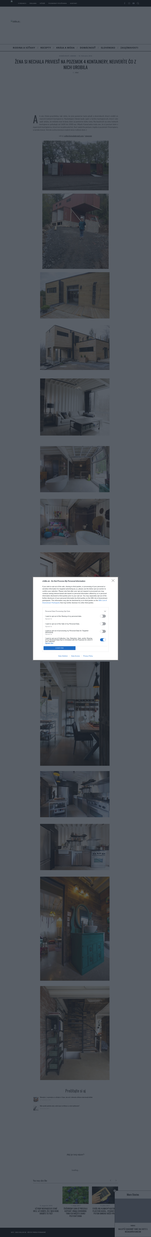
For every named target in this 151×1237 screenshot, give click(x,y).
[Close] (114, 581)
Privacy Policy (88, 656)
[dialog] (75, 618)
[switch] (103, 616)
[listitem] (75, 611)
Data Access (75, 656)
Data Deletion (63, 656)
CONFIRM (59, 648)
